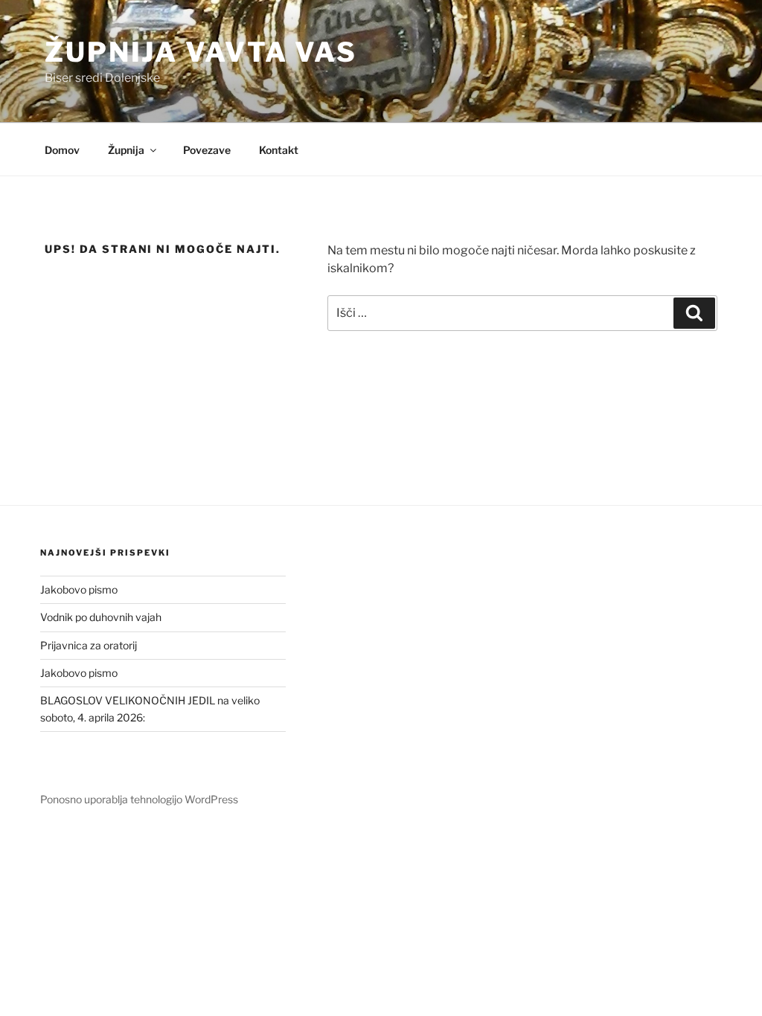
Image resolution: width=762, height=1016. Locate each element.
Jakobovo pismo (79, 589)
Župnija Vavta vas (201, 52)
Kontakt (278, 150)
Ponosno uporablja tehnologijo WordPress (139, 799)
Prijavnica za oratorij (88, 645)
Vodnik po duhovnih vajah (100, 617)
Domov (62, 150)
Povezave (207, 150)
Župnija (126, 150)
